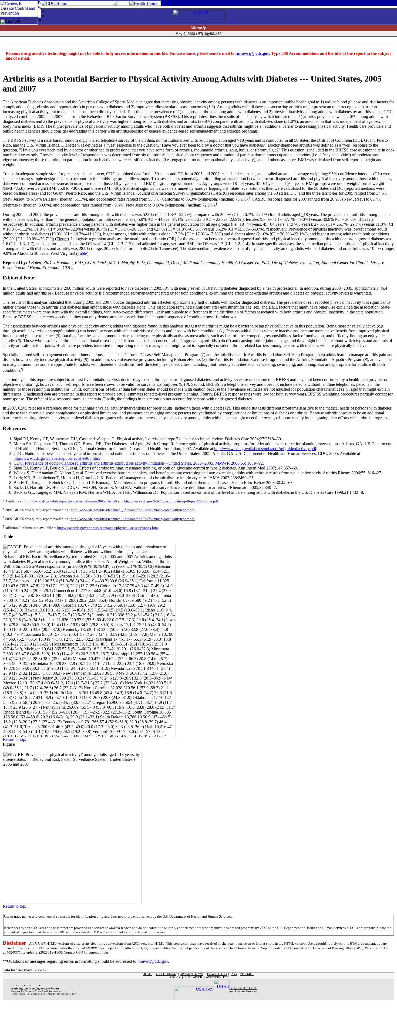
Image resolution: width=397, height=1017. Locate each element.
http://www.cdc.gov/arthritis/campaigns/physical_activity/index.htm (107, 528)
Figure (62, 238)
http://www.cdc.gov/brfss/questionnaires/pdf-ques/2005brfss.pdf (70, 501)
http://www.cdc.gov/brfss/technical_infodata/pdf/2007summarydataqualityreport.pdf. (132, 519)
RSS (234, 974)
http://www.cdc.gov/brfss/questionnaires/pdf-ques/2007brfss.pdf (171, 501)
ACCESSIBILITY (217, 977)
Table (82, 253)
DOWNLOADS (217, 974)
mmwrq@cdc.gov (253, 53)
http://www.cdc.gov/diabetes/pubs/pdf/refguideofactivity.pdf (265, 448)
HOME (147, 974)
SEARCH (191, 974)
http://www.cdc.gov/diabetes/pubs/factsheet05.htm (56, 458)
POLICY (175, 977)
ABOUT (166, 974)
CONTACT (247, 974)
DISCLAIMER (193, 977)
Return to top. (14, 739)
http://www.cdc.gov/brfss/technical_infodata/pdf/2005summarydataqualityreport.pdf (132, 510)
